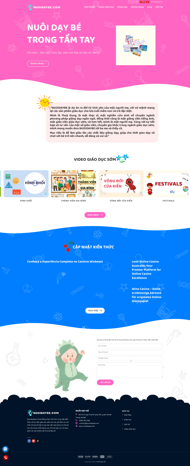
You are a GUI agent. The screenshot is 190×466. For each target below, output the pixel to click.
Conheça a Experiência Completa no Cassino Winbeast (65, 262)
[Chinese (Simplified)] (141, 1)
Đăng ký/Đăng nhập (157, 2)
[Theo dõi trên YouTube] (136, 1)
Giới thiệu (89, 7)
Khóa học (122, 7)
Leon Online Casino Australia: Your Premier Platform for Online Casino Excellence (146, 270)
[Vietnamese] (148, 1)
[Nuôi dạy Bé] (47, 7)
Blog (149, 7)
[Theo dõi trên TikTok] (133, 1)
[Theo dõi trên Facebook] (129, 1)
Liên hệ (159, 7)
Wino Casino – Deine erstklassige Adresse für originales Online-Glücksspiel (147, 295)
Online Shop (137, 7)
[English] (144, 1)
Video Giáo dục (106, 7)
